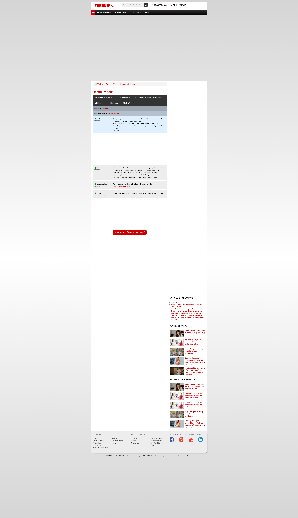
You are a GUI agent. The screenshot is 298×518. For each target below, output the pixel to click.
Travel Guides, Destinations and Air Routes (186, 304)
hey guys (174, 302)
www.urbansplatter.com (121, 186)
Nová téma (122, 12)
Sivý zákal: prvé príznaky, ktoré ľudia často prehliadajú (194, 351)
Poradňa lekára (155, 443)
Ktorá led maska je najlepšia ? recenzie (185, 309)
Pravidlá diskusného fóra (100, 447)
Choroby (134, 438)
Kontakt (114, 443)
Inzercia (114, 438)
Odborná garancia (98, 441)
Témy (115, 84)
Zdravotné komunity (156, 441)
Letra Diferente (176, 307)
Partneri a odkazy (117, 441)
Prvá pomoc (135, 443)
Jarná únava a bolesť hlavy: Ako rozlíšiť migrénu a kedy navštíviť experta (195, 333)
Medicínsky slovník (156, 438)
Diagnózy (134, 441)
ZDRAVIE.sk (99, 84)
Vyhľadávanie (141, 12)
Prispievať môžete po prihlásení (130, 232)
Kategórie (105, 12)
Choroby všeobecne (127, 84)
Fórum (108, 84)
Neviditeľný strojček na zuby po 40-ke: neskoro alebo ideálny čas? (193, 342)
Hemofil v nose (113, 113)
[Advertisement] (149, 31)
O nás (95, 438)
